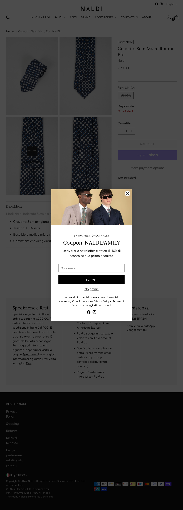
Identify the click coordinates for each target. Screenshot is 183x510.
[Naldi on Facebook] (88, 313)
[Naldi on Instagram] (94, 313)
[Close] (127, 193)
